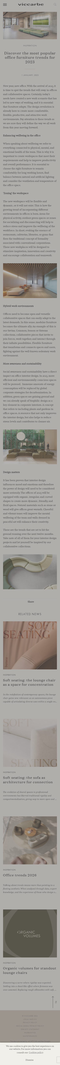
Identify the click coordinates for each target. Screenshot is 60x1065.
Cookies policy (36, 1052)
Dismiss (30, 1059)
